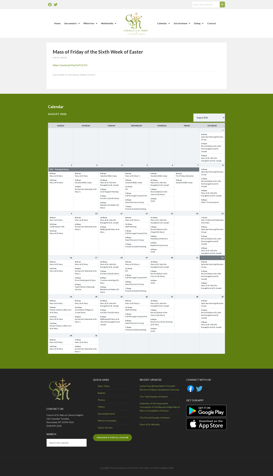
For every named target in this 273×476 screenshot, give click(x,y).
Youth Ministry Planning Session (84, 288)
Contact (211, 23)
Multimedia (107, 23)
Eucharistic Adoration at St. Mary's (86, 190)
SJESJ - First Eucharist (210, 202)
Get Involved (180, 23)
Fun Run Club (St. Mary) (109, 198)
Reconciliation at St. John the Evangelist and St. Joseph (211, 148)
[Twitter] (56, 4)
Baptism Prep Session (159, 245)
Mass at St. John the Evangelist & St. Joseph (109, 183)
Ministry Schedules (107, 420)
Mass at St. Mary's (132, 176)
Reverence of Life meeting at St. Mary (161, 323)
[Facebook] (50, 4)
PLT (126, 189)
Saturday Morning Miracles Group (212, 138)
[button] (72, 23)
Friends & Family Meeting (135, 209)
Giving (197, 23)
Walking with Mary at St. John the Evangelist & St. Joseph (110, 322)
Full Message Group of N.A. (136, 196)
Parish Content (88, 75)
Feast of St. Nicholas (150, 424)
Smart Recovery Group (134, 202)
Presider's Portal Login (111, 437)
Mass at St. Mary (56, 176)
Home (57, 23)
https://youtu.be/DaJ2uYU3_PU (70, 65)
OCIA (153, 201)
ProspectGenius (118, 468)
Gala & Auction (105, 427)
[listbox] (209, 118)
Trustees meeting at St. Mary (109, 281)
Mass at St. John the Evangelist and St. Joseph (211, 159)
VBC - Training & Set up (59, 169)
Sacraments (70, 23)
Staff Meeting (130, 227)
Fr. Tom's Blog (72, 75)
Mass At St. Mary (56, 182)
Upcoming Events (106, 413)
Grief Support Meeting (109, 192)
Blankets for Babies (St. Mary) (109, 206)
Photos (101, 400)
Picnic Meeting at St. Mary (85, 280)
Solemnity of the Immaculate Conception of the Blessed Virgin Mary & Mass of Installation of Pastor (160, 407)
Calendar (162, 23)
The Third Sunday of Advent (154, 396)
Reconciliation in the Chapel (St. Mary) (159, 230)
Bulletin (101, 393)
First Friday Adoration (185, 176)
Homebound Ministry (159, 239)
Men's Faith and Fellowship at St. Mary (212, 221)
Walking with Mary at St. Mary (109, 230)
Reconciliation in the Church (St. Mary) (159, 193)
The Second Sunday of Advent (155, 417)
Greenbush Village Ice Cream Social (84, 311)
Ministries (89, 23)
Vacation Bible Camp (83, 182)
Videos (101, 406)
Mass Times (104, 386)
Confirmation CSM (57, 227)
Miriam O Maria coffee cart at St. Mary (60, 311)
